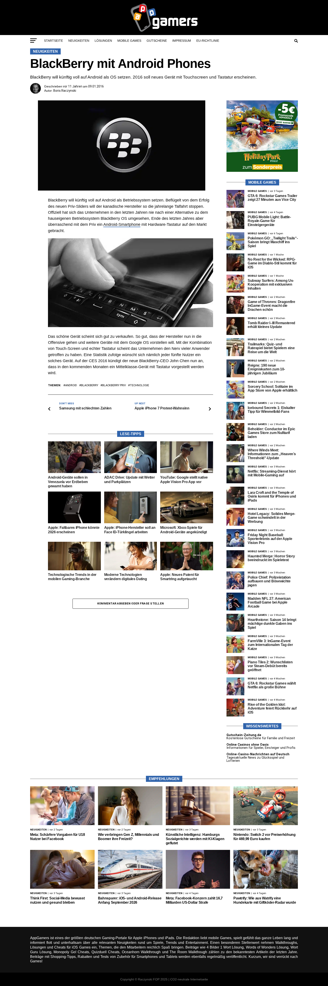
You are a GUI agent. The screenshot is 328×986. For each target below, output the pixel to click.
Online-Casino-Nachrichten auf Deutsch (257, 754)
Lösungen (103, 40)
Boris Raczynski (64, 90)
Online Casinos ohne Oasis (247, 745)
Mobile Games (129, 40)
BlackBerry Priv (114, 385)
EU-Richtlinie (207, 40)
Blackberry (89, 385)
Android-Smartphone (121, 224)
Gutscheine (157, 40)
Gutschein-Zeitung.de (243, 735)
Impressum (181, 40)
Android (71, 385)
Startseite (53, 40)
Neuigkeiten (78, 40)
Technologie (139, 385)
